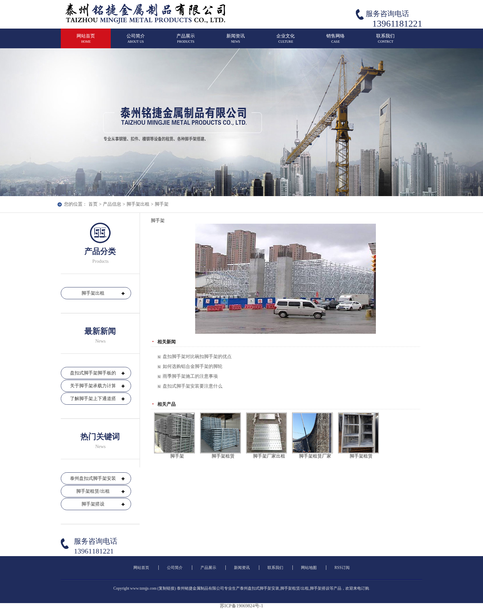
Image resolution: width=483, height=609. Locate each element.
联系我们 (385, 38)
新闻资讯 (235, 38)
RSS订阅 (342, 567)
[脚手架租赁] (220, 433)
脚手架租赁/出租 (93, 491)
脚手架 (162, 204)
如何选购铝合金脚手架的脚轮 (192, 366)
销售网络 (335, 38)
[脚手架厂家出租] (266, 433)
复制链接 (166, 588)
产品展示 (185, 38)
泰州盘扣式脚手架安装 (93, 478)
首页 (93, 204)
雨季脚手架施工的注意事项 (190, 376)
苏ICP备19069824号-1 (241, 605)
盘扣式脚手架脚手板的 (93, 373)
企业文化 (285, 38)
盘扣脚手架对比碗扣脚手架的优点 (197, 356)
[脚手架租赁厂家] (312, 433)
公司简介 (135, 38)
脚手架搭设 (92, 504)
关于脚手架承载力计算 (93, 385)
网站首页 (86, 38)
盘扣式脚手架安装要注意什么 (192, 386)
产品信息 (112, 204)
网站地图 (309, 567)
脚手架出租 (138, 204)
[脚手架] (174, 433)
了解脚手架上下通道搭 (93, 398)
